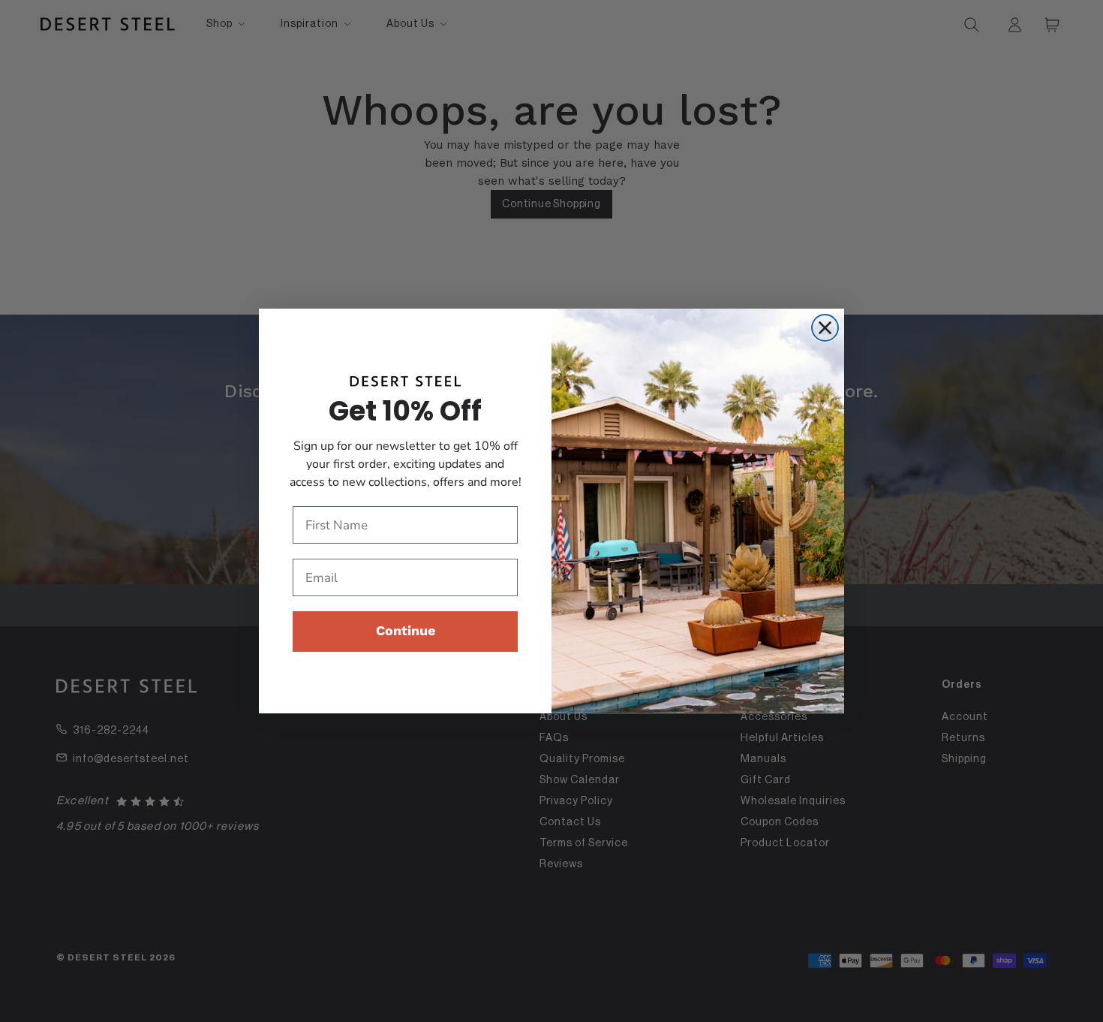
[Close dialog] (825, 328)
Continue (405, 631)
